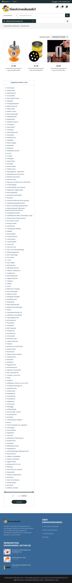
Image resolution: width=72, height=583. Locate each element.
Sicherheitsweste (12, 367)
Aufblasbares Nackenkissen (15, 438)
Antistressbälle (11, 166)
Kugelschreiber (11, 461)
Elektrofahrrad (11, 93)
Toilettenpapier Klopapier (14, 420)
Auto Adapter (11, 263)
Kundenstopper (11, 482)
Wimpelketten (11, 393)
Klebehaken (10, 145)
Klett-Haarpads (11, 328)
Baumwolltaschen (12, 276)
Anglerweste (10, 401)
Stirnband (10, 198)
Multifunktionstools (13, 446)
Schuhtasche (11, 331)
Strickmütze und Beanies (14, 195)
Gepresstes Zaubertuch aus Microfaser (19, 182)
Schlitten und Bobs (12, 488)
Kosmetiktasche (12, 414)
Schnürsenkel (11, 336)
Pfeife (8, 378)
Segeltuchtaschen (12, 278)
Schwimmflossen (12, 236)
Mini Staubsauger (12, 291)
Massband (10, 359)
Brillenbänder (11, 119)
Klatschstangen (11, 143)
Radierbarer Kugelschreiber (15, 190)
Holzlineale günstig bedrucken (16, 203)
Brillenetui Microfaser (13, 177)
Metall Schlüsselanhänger (14, 307)
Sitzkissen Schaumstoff (14, 370)
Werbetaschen (11, 441)
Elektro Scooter (11, 111)
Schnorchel (10, 244)
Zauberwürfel (11, 90)
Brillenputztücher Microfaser (15, 174)
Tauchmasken (11, 239)
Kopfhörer (10, 281)
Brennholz (10, 485)
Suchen (19, 502)
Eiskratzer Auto (11, 179)
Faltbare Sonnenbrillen (13, 456)
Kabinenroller (11, 109)
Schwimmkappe (11, 185)
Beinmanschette (12, 338)
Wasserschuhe (11, 349)
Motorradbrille (11, 234)
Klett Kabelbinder (12, 192)
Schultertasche (11, 357)
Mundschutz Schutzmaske (15, 346)
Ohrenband (10, 325)
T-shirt (9, 260)
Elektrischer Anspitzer (13, 289)
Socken (9, 153)
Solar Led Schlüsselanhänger (15, 249)
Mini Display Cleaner (13, 98)
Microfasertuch (11, 320)
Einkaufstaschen (12, 388)
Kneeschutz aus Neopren (14, 469)
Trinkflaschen (11, 273)
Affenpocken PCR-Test (14, 464)
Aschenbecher (25, 26)
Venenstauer (11, 88)
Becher (9, 422)
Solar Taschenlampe (13, 480)
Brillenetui (10, 467)
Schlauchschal (11, 169)
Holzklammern (11, 137)
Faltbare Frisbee (12, 294)
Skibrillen (9, 231)
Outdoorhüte (11, 226)
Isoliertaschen (11, 391)
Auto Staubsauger (12, 255)
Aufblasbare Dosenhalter (14, 315)
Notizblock (10, 362)
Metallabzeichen (12, 299)
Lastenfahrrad (11, 396)
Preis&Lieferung (48, 533)
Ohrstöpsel (10, 443)
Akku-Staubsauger (12, 114)
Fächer (9, 310)
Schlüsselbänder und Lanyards (16, 187)
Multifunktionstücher (13, 151)
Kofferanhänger (11, 409)
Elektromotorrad (12, 106)
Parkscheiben (11, 161)
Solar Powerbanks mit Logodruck (17, 425)
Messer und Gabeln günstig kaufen (17, 206)
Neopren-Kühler (12, 223)
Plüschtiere (10, 477)
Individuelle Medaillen (13, 297)
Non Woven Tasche (13, 221)
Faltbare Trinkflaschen (13, 270)
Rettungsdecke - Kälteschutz (15, 171)
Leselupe (9, 156)
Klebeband (10, 148)
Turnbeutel (10, 130)
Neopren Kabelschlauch (14, 475)
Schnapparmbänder (13, 103)
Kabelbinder (10, 433)
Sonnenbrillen (11, 96)
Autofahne (10, 417)
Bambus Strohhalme (13, 459)
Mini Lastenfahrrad (12, 372)
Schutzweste (11, 404)
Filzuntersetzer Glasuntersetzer (16, 218)
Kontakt (46, 537)
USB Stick (10, 435)
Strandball (10, 164)
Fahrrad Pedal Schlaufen (14, 354)
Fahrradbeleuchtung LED (14, 312)
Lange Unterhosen (12, 341)
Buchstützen (11, 352)
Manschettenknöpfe (13, 304)
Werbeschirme (11, 454)
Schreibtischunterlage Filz (14, 386)
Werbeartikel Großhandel (11, 26)
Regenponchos (11, 365)
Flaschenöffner (11, 430)
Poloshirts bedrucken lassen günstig (18, 200)
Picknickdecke (11, 399)
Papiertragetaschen (13, 318)
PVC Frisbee (10, 257)
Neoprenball (10, 472)
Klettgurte (10, 101)
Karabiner (10, 380)
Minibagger (10, 407)
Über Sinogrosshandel (50, 530)
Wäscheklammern (12, 132)
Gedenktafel (10, 302)
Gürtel (9, 286)
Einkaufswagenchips (13, 252)
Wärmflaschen (11, 265)
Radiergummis (11, 448)
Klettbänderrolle (12, 117)
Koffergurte (10, 158)
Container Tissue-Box (13, 375)
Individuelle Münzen (13, 268)
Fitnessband (10, 323)
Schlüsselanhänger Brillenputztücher (18, 451)
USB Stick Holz (11, 247)
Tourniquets (10, 124)
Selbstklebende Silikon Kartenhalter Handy (19, 215)
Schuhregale (10, 427)
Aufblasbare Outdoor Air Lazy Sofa (17, 383)
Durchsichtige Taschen (14, 412)
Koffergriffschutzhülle (13, 213)
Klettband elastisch (12, 122)
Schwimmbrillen (11, 242)
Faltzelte (9, 344)
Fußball (9, 283)
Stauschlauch (11, 127)
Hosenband (10, 135)
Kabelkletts (10, 140)
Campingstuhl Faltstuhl (14, 229)
